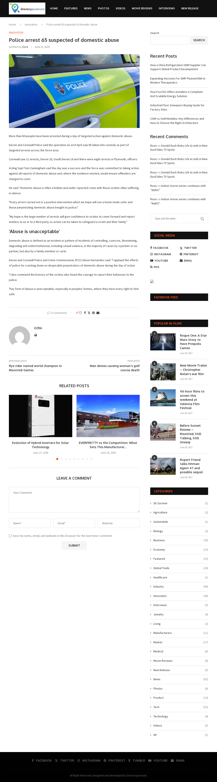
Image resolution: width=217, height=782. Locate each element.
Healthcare (180, 577)
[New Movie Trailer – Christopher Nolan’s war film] (163, 371)
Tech (180, 707)
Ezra (25, 47)
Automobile (180, 522)
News (88, 8)
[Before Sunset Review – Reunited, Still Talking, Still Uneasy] (163, 432)
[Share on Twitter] (89, 313)
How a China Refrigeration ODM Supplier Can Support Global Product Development (178, 67)
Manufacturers (180, 633)
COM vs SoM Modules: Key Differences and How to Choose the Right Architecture (177, 121)
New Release (190, 8)
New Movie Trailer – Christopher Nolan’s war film (193, 369)
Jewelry (180, 614)
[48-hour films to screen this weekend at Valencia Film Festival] (163, 397)
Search (199, 40)
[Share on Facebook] (85, 313)
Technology (180, 716)
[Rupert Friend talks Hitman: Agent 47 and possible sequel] (163, 466)
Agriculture (180, 512)
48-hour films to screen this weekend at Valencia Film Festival (192, 400)
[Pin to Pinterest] (93, 313)
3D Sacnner (180, 503)
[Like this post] (80, 313)
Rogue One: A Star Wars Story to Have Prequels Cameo (193, 342)
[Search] (206, 26)
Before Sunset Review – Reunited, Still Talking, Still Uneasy (190, 434)
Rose (153, 145)
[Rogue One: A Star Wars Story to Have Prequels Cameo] (163, 341)
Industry (180, 586)
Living (180, 624)
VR (180, 735)
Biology (180, 531)
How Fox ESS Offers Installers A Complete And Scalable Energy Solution (176, 94)
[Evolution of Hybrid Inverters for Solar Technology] (40, 416)
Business (180, 540)
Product (180, 698)
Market (180, 642)
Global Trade (180, 568)
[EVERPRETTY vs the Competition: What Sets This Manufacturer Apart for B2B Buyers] (108, 416)
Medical (180, 651)
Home (54, 8)
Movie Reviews (142, 8)
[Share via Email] (97, 313)
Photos (103, 8)
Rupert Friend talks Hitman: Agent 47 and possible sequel (191, 466)
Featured (71, 8)
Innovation (180, 596)
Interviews (167, 8)
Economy (180, 549)
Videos (120, 8)
